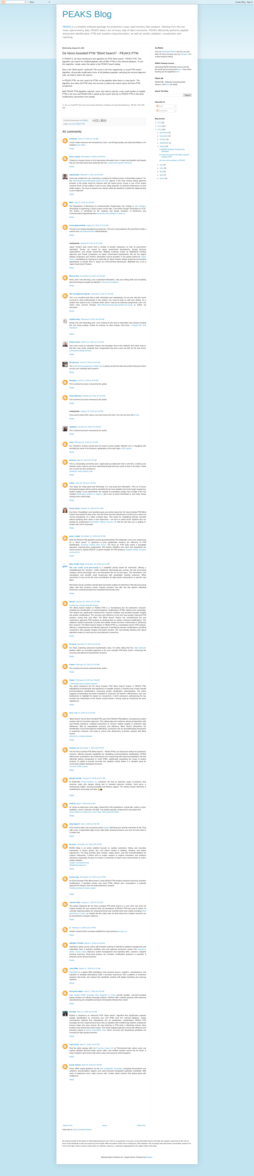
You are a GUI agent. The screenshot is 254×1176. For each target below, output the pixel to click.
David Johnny (75, 1065)
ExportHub (73, 972)
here (180, 69)
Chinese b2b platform (109, 282)
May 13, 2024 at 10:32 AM (84, 713)
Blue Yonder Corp (76, 564)
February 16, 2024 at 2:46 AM (88, 680)
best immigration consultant (111, 1069)
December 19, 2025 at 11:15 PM (93, 877)
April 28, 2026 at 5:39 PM (92, 1065)
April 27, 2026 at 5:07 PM (90, 1044)
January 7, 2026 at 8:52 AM (92, 902)
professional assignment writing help (88, 366)
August (163, 146)
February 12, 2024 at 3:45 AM (88, 644)
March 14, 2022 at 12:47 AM (93, 342)
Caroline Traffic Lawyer (78, 766)
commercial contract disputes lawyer (83, 605)
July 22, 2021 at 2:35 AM (84, 202)
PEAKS (67, 26)
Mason (72, 602)
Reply (71, 149)
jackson (72, 844)
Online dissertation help (96, 1030)
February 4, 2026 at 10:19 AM (84, 928)
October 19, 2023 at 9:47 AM (92, 508)
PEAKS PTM (80, 124)
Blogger (149, 1157)
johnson (72, 460)
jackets (106, 828)
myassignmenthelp (77, 225)
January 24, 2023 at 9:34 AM (89, 427)
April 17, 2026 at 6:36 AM (94, 991)
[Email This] (93, 120)
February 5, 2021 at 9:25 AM (91, 175)
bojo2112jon (74, 175)
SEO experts (127, 448)
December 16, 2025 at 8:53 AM (89, 844)
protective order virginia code (81, 471)
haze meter (80, 145)
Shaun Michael (75, 396)
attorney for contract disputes (80, 736)
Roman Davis (75, 342)
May (161, 172)
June (162, 168)
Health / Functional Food (79, 863)
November (164, 136)
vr (70, 928)
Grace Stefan (74, 157)
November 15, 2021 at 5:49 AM (92, 276)
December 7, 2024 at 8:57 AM (92, 748)
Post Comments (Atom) (82, 1130)
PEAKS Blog (87, 14)
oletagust (73, 380)
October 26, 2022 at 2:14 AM (93, 396)
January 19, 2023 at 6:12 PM (91, 411)
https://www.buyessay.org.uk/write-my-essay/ (115, 305)
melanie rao (74, 748)
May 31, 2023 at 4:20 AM (87, 460)
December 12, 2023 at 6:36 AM (93, 536)
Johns (72, 483)
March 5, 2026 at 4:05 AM (95, 943)
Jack (71, 442)
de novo (72, 124)
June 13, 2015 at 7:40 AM (88, 139)
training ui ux (122, 931)
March (162, 178)
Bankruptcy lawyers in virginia (89, 494)
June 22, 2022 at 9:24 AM (90, 362)
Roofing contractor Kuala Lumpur (82, 888)
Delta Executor (140, 648)
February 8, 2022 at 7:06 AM (102, 294)
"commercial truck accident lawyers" (83, 684)
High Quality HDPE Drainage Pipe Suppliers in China (92, 995)
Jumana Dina (74, 902)
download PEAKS (169, 52)
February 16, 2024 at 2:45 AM (88, 665)
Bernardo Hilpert (76, 991)
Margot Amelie (75, 778)
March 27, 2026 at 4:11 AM (89, 968)
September (164, 143)
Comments (162, 111)
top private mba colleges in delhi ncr (111, 213)
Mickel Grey (74, 276)
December (164, 133)
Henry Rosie (74, 508)
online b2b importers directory (120, 163)
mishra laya (74, 877)
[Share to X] (99, 120)
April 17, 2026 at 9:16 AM (87, 1012)
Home (104, 1125)
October (163, 139)
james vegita (74, 536)
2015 (160, 123)
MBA (71, 202)
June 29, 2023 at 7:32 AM (85, 483)
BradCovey (74, 362)
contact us (185, 54)
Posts (160, 106)
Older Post (141, 1125)
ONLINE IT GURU (76, 943)
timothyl (72, 1012)
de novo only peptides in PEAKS (172, 160)
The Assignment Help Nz (79, 294)
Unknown (73, 139)
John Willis (73, 968)
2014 (160, 126)
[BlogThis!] (96, 120)
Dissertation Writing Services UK (103, 522)
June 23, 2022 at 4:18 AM (88, 380)
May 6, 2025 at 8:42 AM (86, 804)
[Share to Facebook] (102, 120)
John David (74, 1044)
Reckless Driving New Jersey (93, 545)
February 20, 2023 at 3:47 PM (86, 442)
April (162, 175)
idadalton (73, 427)
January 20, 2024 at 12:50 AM (88, 602)
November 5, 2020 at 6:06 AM (93, 157)
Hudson (72, 804)
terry (71, 713)
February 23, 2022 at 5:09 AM (92, 319)
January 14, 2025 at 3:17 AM (93, 778)
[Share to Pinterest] (105, 120)
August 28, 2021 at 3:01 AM (91, 243)
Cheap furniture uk (89, 782)
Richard (72, 644)
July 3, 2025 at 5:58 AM (90, 824)
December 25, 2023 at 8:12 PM (97, 564)
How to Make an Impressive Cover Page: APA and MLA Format (94, 812)
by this (136, 415)
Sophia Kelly (74, 319)
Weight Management (77, 865)
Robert (72, 665)
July (161, 165)
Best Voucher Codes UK (103, 1048)
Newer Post (67, 1125)
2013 (160, 130)
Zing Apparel (74, 824)
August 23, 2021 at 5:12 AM (97, 225)
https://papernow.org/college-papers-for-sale (90, 181)
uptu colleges (140, 206)
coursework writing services (80, 351)
